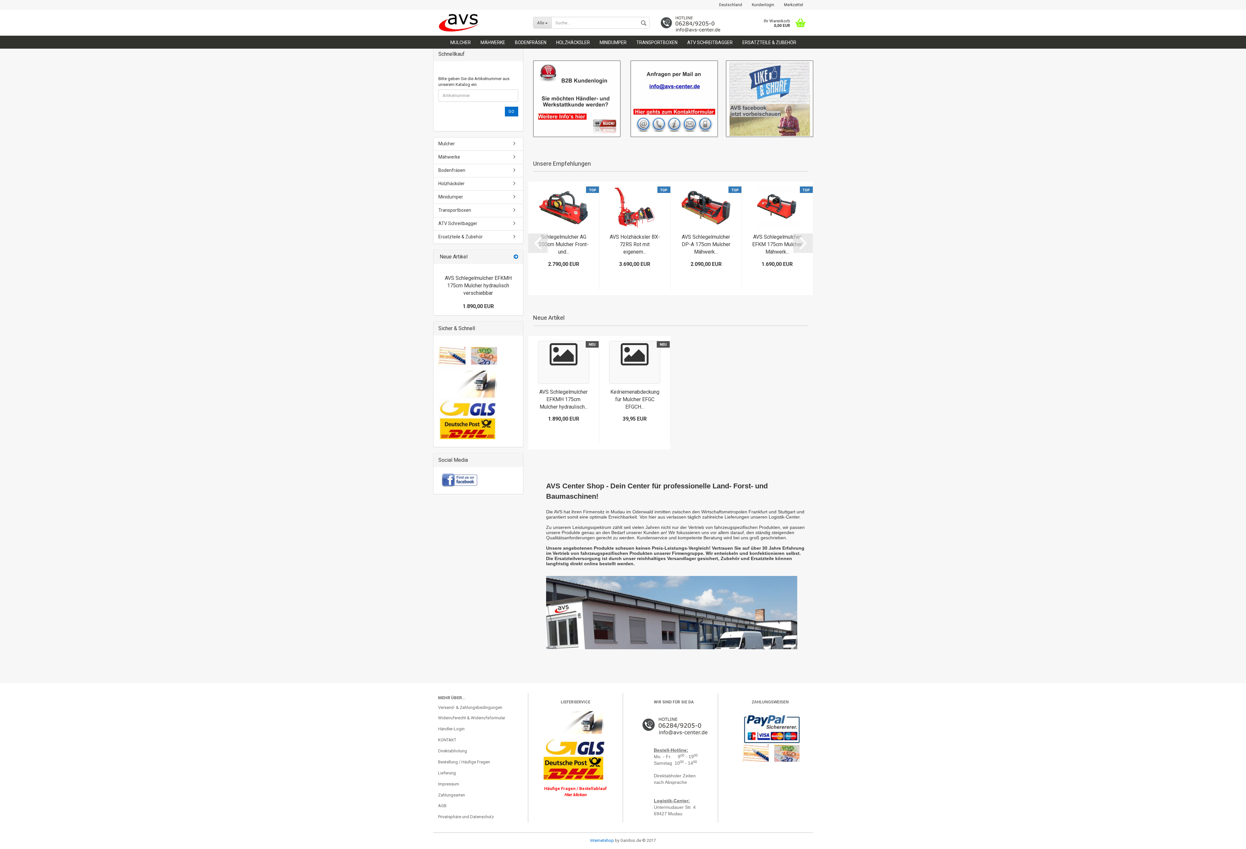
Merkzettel (793, 5)
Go (511, 111)
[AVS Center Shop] (480, 22)
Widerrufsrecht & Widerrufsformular (471, 717)
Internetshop (602, 840)
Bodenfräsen (530, 42)
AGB (442, 805)
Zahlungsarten (451, 795)
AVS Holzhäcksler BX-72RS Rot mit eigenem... (635, 244)
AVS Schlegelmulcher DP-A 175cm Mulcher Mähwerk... (706, 244)
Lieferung (447, 773)
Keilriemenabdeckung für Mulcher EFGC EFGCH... (634, 399)
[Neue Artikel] (516, 257)
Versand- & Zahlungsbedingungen (470, 707)
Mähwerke (493, 42)
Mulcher (460, 42)
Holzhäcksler (573, 42)
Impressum (448, 784)
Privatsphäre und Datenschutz (466, 816)
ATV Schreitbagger (710, 42)
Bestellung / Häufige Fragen (464, 761)
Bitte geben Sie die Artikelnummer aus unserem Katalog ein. (473, 81)
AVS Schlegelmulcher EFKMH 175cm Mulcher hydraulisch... (563, 399)
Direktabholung (452, 750)
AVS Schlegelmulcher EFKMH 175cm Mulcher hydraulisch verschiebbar (478, 285)
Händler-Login (451, 728)
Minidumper (613, 42)
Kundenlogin (763, 5)
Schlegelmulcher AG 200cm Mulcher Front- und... (564, 244)
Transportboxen (657, 42)
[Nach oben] (18, 839)
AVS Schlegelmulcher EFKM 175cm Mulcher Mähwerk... (777, 244)
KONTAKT (447, 739)
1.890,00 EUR (478, 306)
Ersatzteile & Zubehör (769, 42)
